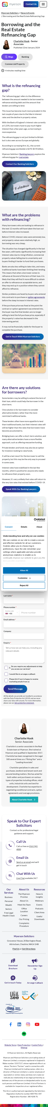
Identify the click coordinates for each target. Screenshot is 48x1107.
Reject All (24, 585)
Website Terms (10, 1045)
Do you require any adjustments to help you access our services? (26, 667)
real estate (24, 157)
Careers (24, 915)
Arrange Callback (35, 982)
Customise (22, 578)
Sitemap (24, 1047)
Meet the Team (24, 904)
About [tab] (39, 527)
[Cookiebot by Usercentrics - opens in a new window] (34, 520)
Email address (9, 619)
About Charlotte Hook (22, 799)
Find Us (16, 949)
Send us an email (23, 862)
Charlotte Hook (21, 41)
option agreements (36, 297)
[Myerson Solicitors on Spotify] (24, 1033)
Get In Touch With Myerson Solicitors (23, 336)
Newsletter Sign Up (35, 967)
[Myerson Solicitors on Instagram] (28, 1024)
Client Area (39, 912)
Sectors (8, 909)
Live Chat (20, 878)
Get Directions (28, 949)
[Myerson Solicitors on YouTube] (37, 1024)
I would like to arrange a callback (22, 674)
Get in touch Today (13, 982)
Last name (8, 596)
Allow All (24, 570)
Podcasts (39, 908)
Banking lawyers (26, 154)
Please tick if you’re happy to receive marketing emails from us (23, 680)
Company (7, 631)
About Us (24, 900)
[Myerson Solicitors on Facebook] (10, 1024)
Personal (9, 901)
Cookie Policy (37, 1045)
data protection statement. (24, 703)
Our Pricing (24, 919)
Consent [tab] (9, 527)
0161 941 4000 (27, 848)
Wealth (8, 905)
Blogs (10, 57)
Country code (9, 611)
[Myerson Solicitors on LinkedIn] (19, 1024)
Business (9, 897)
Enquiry (7, 643)
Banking (25, 57)
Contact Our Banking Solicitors (20, 164)
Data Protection (24, 1045)
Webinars (39, 900)
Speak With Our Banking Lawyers (21, 489)
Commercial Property (15, 64)
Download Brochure (13, 966)
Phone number (9, 607)
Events (39, 904)
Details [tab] (24, 527)
